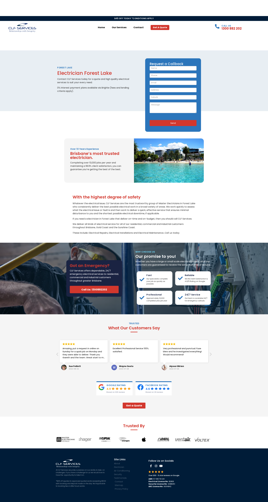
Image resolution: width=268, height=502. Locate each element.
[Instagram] (156, 466)
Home (101, 27)
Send (173, 123)
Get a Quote (160, 27)
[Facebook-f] (151, 466)
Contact (138, 27)
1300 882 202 (232, 28)
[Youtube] (161, 466)
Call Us (226, 25)
